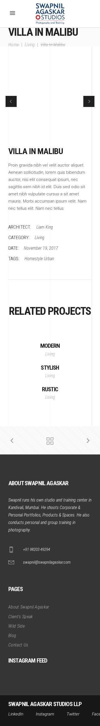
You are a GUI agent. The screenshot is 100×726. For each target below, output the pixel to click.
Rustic (50, 389)
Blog (12, 635)
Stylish (50, 367)
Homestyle (33, 258)
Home (13, 44)
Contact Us (18, 645)
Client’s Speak (20, 616)
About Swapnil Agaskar (28, 607)
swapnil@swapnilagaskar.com (47, 562)
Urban (49, 258)
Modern (50, 345)
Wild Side (16, 626)
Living (30, 44)
